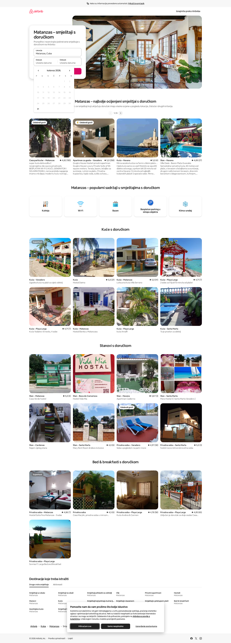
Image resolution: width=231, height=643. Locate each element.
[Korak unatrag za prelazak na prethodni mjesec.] (38, 70)
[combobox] (57, 53)
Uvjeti (70, 638)
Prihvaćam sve (84, 626)
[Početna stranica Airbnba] (36, 11)
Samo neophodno (116, 626)
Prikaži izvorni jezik (136, 3)
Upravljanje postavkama (146, 626)
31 (38, 109)
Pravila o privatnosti (56, 638)
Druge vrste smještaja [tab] (39, 584)
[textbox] (45, 63)
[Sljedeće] (120, 113)
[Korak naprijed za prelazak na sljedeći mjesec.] (69, 70)
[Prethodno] (110, 113)
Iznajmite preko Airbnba (188, 11)
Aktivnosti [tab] (57, 584)
